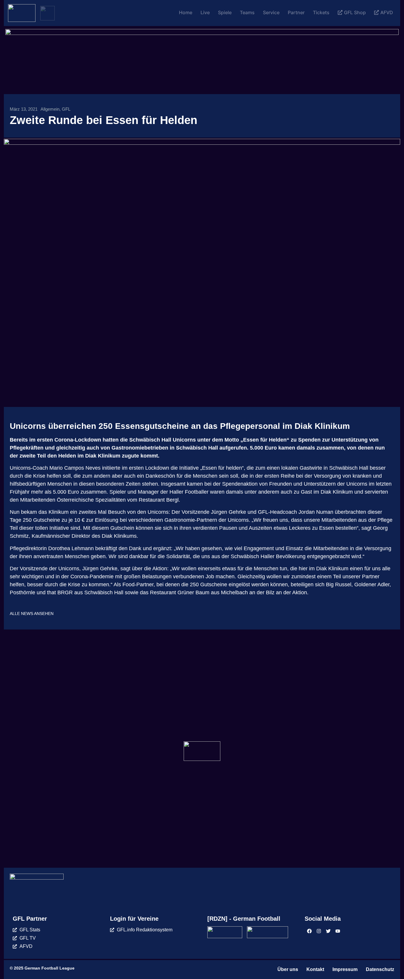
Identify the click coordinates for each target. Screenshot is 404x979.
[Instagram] (319, 931)
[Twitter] (328, 931)
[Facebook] (309, 931)
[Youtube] (337, 931)
